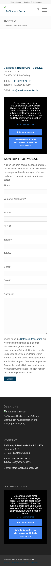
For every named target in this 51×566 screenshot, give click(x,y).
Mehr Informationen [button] (25, 124)
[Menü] (43, 10)
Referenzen (37, 2)
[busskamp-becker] (21, 10)
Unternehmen (15, 2)
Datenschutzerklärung (31, 339)
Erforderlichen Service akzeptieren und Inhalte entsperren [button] (25, 143)
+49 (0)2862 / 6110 (21, 81)
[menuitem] (15, 2)
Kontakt (10, 21)
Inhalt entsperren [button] (25, 132)
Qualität (27, 2)
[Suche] (36, 10)
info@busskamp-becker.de (24, 90)
